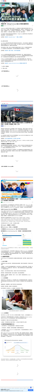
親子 (6, 179)
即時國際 (7, 103)
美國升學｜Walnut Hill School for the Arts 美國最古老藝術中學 (16, 63)
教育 (4, 22)
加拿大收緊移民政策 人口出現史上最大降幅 (12, 138)
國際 (4, 103)
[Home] (4, 0)
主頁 (2, 22)
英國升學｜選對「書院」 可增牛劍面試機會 (12, 50)
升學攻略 (7, 22)
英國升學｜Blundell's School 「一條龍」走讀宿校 (13, 37)
